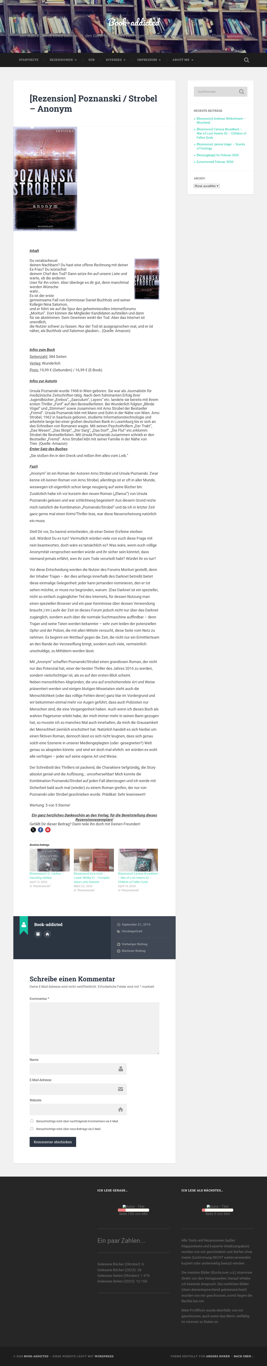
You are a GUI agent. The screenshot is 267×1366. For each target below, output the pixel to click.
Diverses (114, 60)
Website (35, 1100)
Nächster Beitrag (134, 951)
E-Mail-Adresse (40, 1080)
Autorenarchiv (38, 934)
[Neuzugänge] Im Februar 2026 (218, 155)
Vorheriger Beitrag (134, 944)
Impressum (147, 60)
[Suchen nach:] (220, 92)
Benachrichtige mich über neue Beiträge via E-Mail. (68, 1129)
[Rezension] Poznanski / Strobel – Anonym (93, 103)
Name (34, 1060)
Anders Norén (218, 1356)
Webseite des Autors (47, 934)
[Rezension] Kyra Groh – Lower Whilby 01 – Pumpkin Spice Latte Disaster (92, 878)
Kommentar (39, 999)
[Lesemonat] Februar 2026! (215, 162)
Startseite (29, 60)
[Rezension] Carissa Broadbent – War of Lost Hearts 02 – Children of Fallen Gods (138, 878)
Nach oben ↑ (244, 1356)
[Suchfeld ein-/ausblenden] (246, 60)
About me (181, 60)
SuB (91, 60)
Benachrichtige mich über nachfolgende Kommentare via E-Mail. (77, 1121)
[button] (33, 829)
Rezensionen (61, 60)
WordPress (104, 1356)
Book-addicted (133, 22)
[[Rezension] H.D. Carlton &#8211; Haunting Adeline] (50, 860)
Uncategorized (132, 931)
